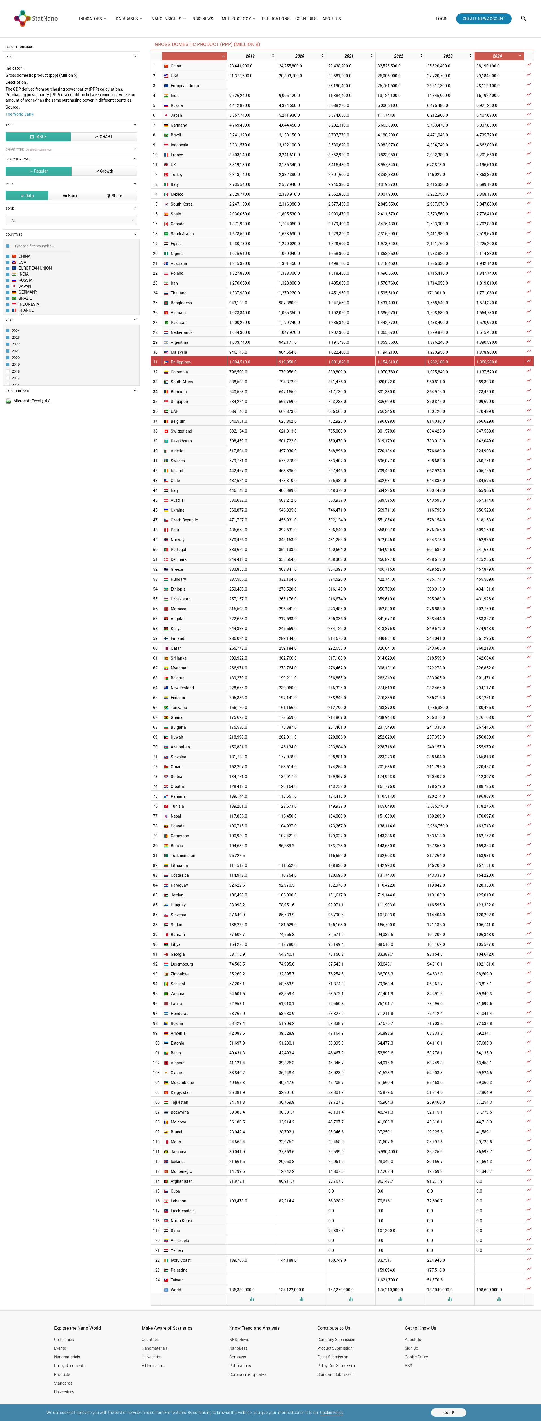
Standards (63, 1383)
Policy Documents (69, 1365)
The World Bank (19, 114)
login (442, 18)
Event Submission (332, 1357)
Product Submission (334, 1348)
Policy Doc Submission (336, 1365)
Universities (64, 1391)
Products (62, 1374)
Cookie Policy (331, 1412)
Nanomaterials (67, 1357)
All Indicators (153, 1365)
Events (60, 1348)
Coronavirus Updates (247, 1374)
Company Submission (336, 1339)
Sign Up (411, 1348)
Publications (240, 1365)
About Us (413, 1339)
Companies (64, 1339)
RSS (408, 1365)
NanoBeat (238, 1348)
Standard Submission (336, 1374)
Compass (237, 1357)
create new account (484, 18)
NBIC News (239, 1339)
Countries (150, 1339)
